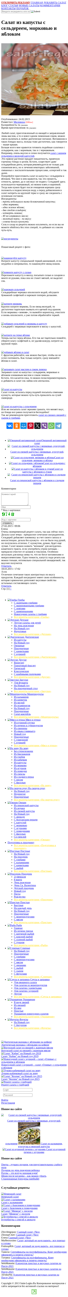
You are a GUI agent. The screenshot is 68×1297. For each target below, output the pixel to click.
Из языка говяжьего (24, 731)
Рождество (19, 896)
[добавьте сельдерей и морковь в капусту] (24, 323)
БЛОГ (4, 5)
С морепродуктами (24, 916)
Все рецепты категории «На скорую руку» (37, 799)
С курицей (19, 654)
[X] (37, 426)
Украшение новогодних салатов (31, 1013)
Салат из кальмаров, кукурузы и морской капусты (40, 1145)
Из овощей (20, 1005)
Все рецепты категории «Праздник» (33, 899)
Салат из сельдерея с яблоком (49, 464)
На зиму (23, 748)
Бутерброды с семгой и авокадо (18, 1219)
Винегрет (19, 662)
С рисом (18, 779)
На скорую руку (36, 788)
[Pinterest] (30, 426)
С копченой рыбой (24, 933)
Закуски (23, 679)
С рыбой (18, 868)
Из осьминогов (22, 705)
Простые (25, 902)
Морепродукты (35, 694)
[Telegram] (58, 426)
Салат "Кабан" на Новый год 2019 (19, 1056)
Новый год (20, 734)
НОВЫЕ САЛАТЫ (29, 5)
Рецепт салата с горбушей (15, 1084)
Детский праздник (24, 888)
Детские (23, 620)
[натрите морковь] (11, 303)
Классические (21, 671)
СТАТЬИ (13, 5)
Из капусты (20, 640)
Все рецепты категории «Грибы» (31, 617)
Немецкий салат (10, 1196)
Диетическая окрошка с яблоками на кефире (25, 1044)
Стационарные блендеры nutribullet (20, 1178)
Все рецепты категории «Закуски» (32, 691)
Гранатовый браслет (25, 665)
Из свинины (20, 728)
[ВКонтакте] (9, 426)
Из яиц (17, 1008)
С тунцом (19, 942)
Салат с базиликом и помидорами (19, 1208)
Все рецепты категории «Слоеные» (33, 976)
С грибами (19, 859)
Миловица (19, 122)
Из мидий (19, 702)
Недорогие (20, 794)
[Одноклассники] (16, 426)
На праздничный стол (26, 688)
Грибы (21, 600)
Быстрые (18, 905)
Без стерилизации (23, 751)
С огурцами (20, 828)
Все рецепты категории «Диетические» (35, 657)
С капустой (20, 822)
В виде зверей (21, 1002)
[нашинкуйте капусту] (13, 258)
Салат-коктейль (22, 714)
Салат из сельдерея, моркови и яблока (43, 459)
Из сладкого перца (24, 777)
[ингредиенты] (9, 238)
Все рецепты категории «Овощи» (32, 839)
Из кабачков (20, 759)
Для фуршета (21, 682)
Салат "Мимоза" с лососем (15, 1213)
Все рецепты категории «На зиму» (32, 785)
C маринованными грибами (29, 605)
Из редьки (19, 808)
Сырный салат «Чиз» (28, 1232)
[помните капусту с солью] (16, 272)
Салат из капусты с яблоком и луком (42, 470)
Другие (22, 659)
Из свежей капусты (24, 811)
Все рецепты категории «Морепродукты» (36, 717)
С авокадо (19, 816)
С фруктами (20, 973)
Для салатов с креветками (28, 988)
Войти (4, 1100)
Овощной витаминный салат (50, 442)
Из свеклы (19, 774)
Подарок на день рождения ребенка (20, 1170)
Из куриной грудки (24, 722)
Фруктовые (20, 631)
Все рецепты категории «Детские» (32, 634)
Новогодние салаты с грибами (30, 614)
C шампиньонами (23, 611)
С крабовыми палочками (27, 674)
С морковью (20, 825)
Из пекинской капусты (26, 805)
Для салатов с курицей (26, 991)
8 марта (18, 879)
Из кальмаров (21, 697)
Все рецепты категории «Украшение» (34, 1016)
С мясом (18, 919)
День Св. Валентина (25, 885)
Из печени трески (23, 931)
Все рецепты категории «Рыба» (31, 945)
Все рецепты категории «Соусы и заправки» (38, 996)
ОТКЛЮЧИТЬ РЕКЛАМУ (15, 2)
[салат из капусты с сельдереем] (19, 406)
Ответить (6, 566)
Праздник (26, 874)
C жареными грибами (25, 602)
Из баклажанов (22, 754)
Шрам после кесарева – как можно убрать (23, 1176)
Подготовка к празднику (21, 842)
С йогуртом (20, 1025)
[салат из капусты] (11, 389)
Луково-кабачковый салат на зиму (19, 1073)
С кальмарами (21, 862)
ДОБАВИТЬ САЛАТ (54, 2)
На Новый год (21, 628)
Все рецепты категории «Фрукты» (32, 1028)
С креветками (21, 651)
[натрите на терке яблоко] (15, 335)
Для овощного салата (25, 982)
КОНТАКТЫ (8, 8)
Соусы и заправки (40, 979)
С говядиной (21, 739)
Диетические (31, 637)
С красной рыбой (23, 936)
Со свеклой (20, 836)
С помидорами (22, 831)
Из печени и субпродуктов (28, 725)
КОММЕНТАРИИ (50, 5)
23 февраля (20, 876)
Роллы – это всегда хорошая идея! (19, 1173)
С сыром (18, 971)
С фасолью (20, 782)
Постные (25, 851)
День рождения (22, 882)
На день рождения (24, 625)
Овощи (22, 802)
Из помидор (20, 771)
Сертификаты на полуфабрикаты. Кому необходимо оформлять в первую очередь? (27, 1259)
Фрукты (23, 1019)
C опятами (19, 608)
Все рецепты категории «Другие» (32, 677)
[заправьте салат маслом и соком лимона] (24, 369)
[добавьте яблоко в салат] (15, 352)
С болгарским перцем (25, 819)
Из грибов (19, 757)
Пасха (17, 894)
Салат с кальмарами (12, 1202)
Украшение (28, 999)
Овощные (19, 645)
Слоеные (25, 948)
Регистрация (8, 1102)
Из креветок (20, 699)
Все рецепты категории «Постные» (33, 871)
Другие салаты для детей (27, 622)
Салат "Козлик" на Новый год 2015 (20, 1079)
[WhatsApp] (51, 426)
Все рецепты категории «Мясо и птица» (35, 745)
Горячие (18, 928)
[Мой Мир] (23, 426)
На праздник (21, 856)
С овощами (20, 965)
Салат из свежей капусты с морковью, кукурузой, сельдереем (37, 453)
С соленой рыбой (23, 939)
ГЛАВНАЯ (37, 2)
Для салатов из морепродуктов (30, 985)
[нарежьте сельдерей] (13, 289)
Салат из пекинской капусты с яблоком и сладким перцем (37, 482)
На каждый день (23, 908)
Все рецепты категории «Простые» (33, 922)
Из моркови (20, 765)
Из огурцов (20, 768)
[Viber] (44, 426)
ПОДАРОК (22, 8)
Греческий (19, 668)
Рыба (19, 925)
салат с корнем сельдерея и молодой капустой (33, 154)
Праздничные (21, 648)
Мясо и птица (32, 719)
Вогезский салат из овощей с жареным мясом (25, 1050)
